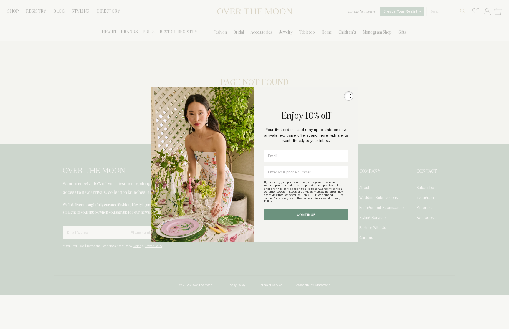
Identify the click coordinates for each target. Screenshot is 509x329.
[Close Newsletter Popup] (348, 96)
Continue (306, 215)
